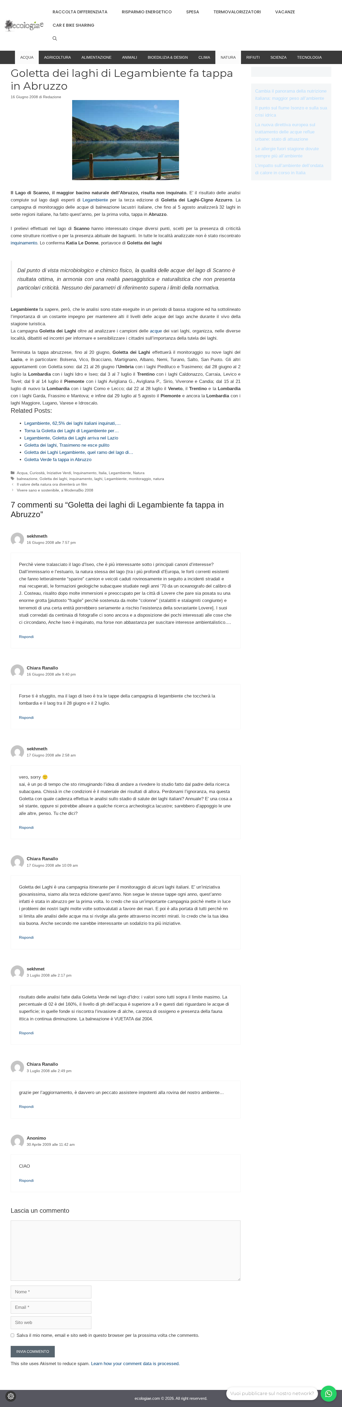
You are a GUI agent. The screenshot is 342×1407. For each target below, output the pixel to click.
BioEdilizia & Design (168, 57)
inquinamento (24, 242)
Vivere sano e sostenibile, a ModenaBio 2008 (55, 490)
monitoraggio (140, 479)
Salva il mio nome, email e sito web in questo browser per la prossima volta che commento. (108, 1335)
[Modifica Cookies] (10, 1396)
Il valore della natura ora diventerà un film (52, 484)
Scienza (278, 57)
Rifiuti (253, 57)
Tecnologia (309, 57)
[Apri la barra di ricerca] (54, 38)
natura (158, 479)
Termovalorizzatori (237, 12)
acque (156, 331)
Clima (204, 57)
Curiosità (37, 473)
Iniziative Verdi (59, 473)
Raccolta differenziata (80, 12)
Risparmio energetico (147, 12)
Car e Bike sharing (73, 25)
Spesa (192, 12)
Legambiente (95, 200)
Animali (129, 57)
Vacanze (285, 12)
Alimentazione (96, 57)
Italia (103, 473)
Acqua (26, 57)
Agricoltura (57, 57)
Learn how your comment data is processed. (135, 1363)
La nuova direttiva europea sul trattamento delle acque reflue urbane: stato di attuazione (285, 132)
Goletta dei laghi (53, 479)
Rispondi (26, 637)
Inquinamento (84, 473)
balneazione (27, 479)
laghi (98, 479)
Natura (228, 57)
